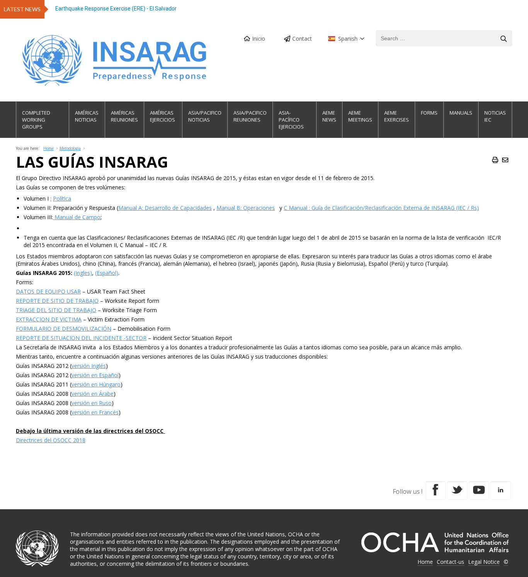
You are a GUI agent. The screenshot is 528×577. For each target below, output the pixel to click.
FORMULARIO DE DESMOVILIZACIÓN (63, 328)
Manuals (461, 112)
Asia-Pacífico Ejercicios (291, 119)
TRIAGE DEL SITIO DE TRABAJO (56, 310)
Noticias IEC (495, 116)
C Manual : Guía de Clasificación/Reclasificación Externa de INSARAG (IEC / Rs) (381, 207)
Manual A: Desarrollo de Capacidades (165, 207)
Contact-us (450, 561)
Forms (429, 112)
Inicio (258, 38)
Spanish (348, 38)
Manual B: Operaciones (245, 207)
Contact (302, 38)
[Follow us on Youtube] (479, 490)
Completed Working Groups (36, 119)
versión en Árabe (93, 393)
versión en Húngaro (96, 384)
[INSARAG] (115, 60)
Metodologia (70, 148)
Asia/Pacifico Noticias (204, 116)
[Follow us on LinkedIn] (501, 490)
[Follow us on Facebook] (436, 490)
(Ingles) (83, 272)
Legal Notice (484, 561)
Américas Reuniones (124, 116)
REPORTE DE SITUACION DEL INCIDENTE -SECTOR (81, 338)
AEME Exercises (396, 116)
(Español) (106, 272)
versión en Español (95, 375)
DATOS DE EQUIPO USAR (48, 291)
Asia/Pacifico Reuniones (250, 116)
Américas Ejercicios (162, 116)
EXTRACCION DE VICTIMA (49, 319)
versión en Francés (95, 412)
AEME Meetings (360, 116)
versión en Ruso (92, 403)
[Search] (503, 38)
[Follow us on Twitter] (457, 490)
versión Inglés (89, 365)
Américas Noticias (87, 116)
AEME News (329, 116)
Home (48, 148)
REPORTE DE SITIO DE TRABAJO (57, 300)
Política (62, 198)
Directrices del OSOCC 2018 (50, 440)
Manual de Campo (76, 217)
